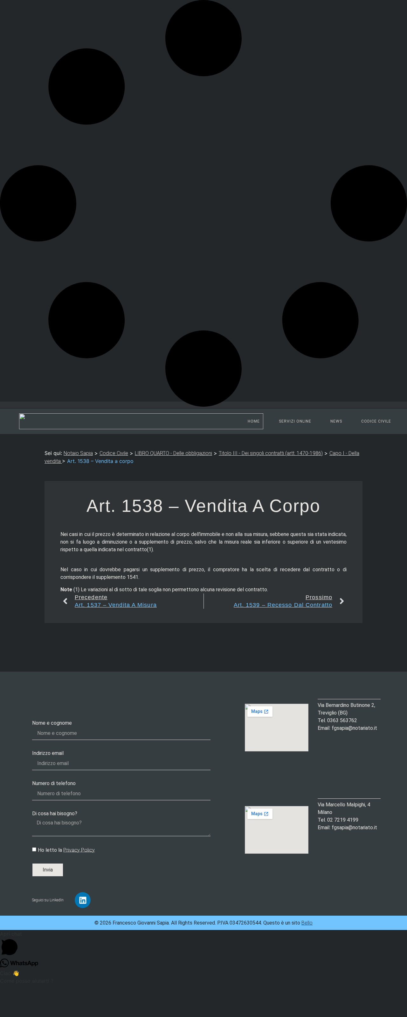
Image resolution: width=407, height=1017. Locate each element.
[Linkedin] (83, 900)
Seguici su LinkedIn (48, 900)
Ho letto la (66, 850)
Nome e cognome (52, 723)
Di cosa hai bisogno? (54, 813)
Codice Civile (376, 421)
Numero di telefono (54, 783)
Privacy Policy (79, 850)
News (336, 421)
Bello (307, 923)
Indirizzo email (48, 753)
